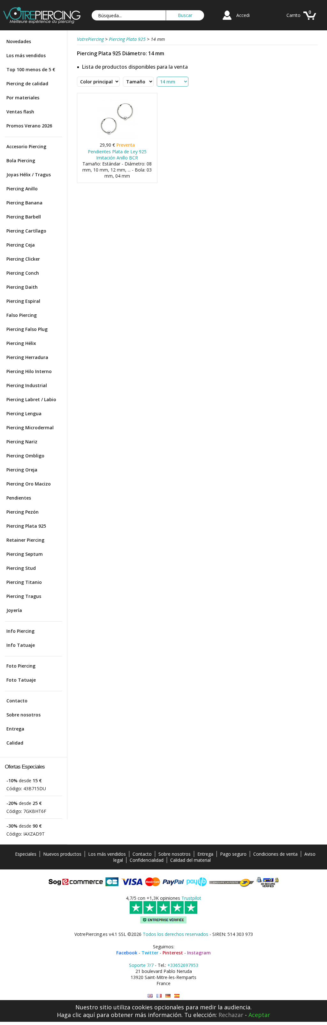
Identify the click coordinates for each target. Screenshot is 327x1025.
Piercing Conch (22, 273)
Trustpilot (191, 898)
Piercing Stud (21, 568)
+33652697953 (182, 965)
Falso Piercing (21, 315)
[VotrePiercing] (41, 22)
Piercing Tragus (23, 596)
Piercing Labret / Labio (31, 399)
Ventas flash (20, 112)
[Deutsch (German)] (168, 996)
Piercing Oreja (21, 470)
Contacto (16, 701)
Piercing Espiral (23, 301)
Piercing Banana (24, 203)
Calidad (14, 743)
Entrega (15, 729)
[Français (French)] (159, 996)
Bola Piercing (20, 160)
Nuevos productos (62, 854)
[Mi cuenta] (227, 21)
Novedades (18, 41)
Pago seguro (233, 854)
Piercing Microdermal (30, 428)
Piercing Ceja (20, 245)
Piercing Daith (22, 287)
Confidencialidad (147, 860)
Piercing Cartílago (26, 231)
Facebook (126, 953)
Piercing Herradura (27, 357)
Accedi (243, 15)
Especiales (25, 854)
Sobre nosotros (23, 715)
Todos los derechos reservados (175, 934)
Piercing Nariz (21, 442)
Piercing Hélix (21, 343)
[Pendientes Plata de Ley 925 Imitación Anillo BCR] (117, 138)
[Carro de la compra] (309, 21)
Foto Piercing (20, 666)
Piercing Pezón (22, 512)
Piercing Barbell (23, 217)
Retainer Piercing (25, 540)
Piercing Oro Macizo (28, 484)
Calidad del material (190, 860)
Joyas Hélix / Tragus (28, 175)
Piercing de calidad (27, 83)
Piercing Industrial (26, 385)
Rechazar (230, 1015)
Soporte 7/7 (141, 965)
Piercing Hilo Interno (29, 371)
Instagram (199, 953)
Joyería (14, 610)
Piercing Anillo (22, 189)
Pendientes (18, 498)
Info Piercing (20, 631)
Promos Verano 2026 (29, 126)
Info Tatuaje (20, 645)
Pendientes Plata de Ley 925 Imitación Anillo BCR (117, 155)
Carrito (293, 15)
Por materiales (22, 98)
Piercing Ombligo (25, 456)
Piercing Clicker (23, 259)
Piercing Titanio (24, 582)
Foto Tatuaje (21, 680)
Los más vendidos (26, 55)
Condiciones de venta (275, 854)
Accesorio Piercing (26, 146)
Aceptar (259, 1015)
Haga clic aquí (76, 1015)
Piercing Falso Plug (27, 329)
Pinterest (173, 953)
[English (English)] (150, 996)
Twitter (149, 953)
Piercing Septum (24, 554)
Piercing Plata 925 (26, 526)
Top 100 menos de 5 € (30, 69)
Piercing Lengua (24, 413)
